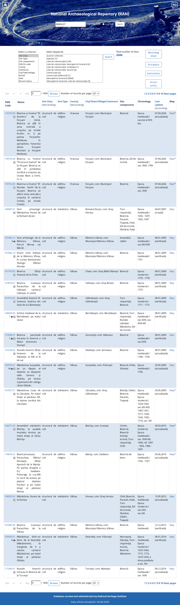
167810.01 (9, 283)
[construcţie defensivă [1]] (75, 75)
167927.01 (9, 390)
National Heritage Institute (112, 596)
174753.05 (9, 184)
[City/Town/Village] (28, 72)
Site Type (63, 101)
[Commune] (28, 69)
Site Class (47, 101)
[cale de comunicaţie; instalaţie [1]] (75, 67)
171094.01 (9, 568)
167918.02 (9, 298)
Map (172, 113)
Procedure (153, 64)
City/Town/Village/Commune (102, 101)
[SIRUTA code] (28, 64)
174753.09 (9, 113)
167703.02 (9, 271)
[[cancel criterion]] (75, 55)
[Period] (28, 75)
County (74, 101)
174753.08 (9, 158)
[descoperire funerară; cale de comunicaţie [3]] (75, 81)
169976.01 (9, 365)
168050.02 (9, 496)
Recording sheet (153, 54)
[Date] (28, 78)
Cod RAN (95, 24)
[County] (28, 67)
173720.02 (9, 350)
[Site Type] (28, 58)
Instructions (153, 73)
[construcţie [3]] (75, 72)
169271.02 (9, 425)
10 (162, 93)
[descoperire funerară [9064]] (75, 78)
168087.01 (9, 209)
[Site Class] (28, 55)
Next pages (170, 93)
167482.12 (9, 237)
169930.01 (9, 536)
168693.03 (9, 313)
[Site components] (28, 61)
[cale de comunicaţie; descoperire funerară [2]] (75, 64)
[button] (174, 5)
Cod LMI (108, 24)
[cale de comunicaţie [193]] (75, 61)
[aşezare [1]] (75, 58)
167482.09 (9, 525)
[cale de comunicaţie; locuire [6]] (75, 69)
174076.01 (9, 454)
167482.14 (9, 252)
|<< (7, 93)
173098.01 (9, 335)
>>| (27, 93)
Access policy (153, 84)
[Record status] (28, 81)
